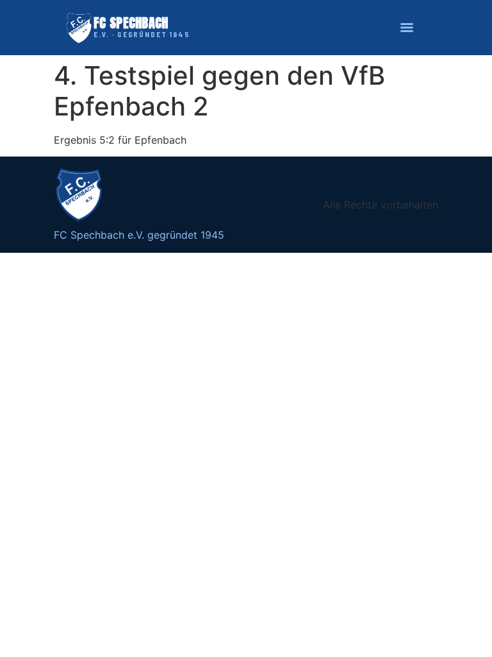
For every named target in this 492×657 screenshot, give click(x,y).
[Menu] (406, 27)
